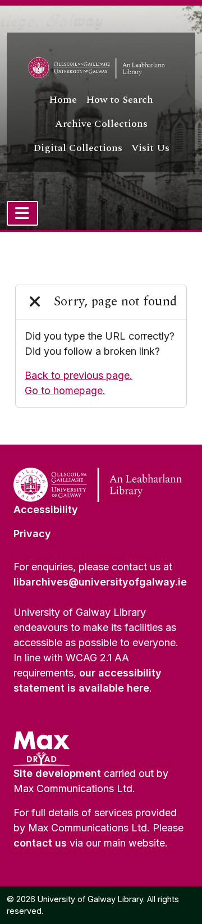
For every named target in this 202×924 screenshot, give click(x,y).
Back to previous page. (78, 375)
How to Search (119, 99)
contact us (40, 843)
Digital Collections (77, 147)
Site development (57, 773)
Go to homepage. (65, 390)
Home (63, 99)
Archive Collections (101, 123)
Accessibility (45, 509)
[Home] (101, 67)
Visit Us (150, 147)
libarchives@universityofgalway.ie (100, 582)
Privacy (32, 533)
